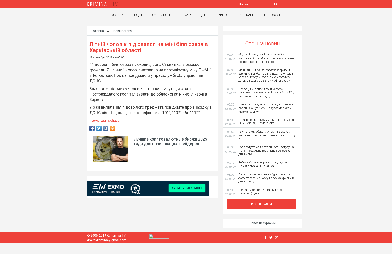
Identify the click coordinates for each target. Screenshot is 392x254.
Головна (116, 15)
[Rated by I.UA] (159, 237)
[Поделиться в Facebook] (92, 128)
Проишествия (122, 31)
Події (138, 15)
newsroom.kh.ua (104, 120)
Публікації (245, 15)
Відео (222, 15)
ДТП (204, 15)
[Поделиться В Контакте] (105, 128)
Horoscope (273, 15)
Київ (187, 15)
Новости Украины (263, 223)
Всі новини (261, 204)
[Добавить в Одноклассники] (112, 128)
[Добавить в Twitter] (99, 128)
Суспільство (163, 15)
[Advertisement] (46, 99)
